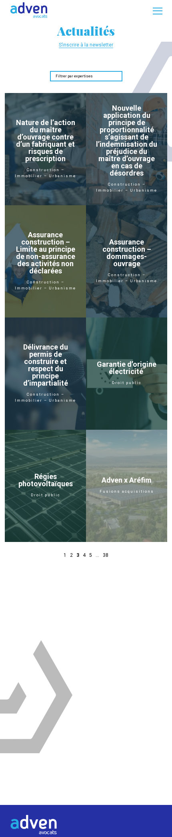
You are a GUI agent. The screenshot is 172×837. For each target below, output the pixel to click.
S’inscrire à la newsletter (86, 45)
